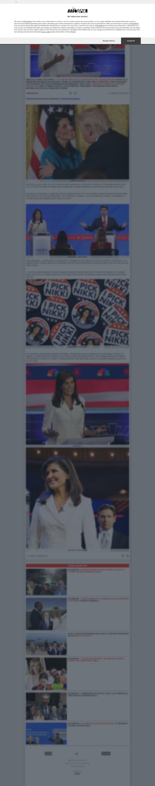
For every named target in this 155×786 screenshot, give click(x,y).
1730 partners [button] (27, 21)
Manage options (109, 41)
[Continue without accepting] (16, 2)
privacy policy (46, 32)
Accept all (131, 41)
